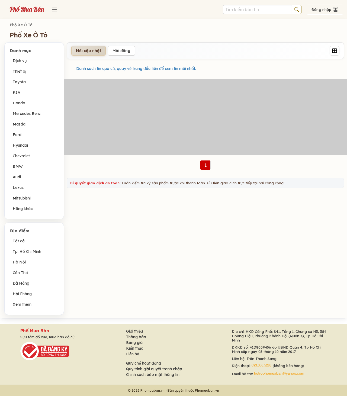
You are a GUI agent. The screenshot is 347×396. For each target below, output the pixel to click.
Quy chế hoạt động (143, 363)
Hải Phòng (22, 293)
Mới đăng (121, 50)
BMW (18, 166)
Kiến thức (134, 348)
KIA (16, 92)
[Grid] (334, 50)
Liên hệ (132, 354)
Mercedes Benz (27, 113)
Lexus (18, 187)
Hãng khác (23, 208)
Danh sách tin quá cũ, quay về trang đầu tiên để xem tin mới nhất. (136, 68)
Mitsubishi (22, 198)
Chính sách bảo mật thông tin (152, 374)
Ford (17, 134)
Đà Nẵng (21, 283)
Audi (17, 177)
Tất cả (19, 241)
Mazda (19, 124)
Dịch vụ (20, 60)
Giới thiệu (134, 331)
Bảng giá (134, 342)
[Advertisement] (205, 117)
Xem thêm (22, 304)
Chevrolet (21, 155)
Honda (19, 103)
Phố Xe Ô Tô (21, 24)
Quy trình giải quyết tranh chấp (154, 368)
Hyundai (20, 145)
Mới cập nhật (88, 50)
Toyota (19, 81)
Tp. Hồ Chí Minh (27, 251)
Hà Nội (19, 262)
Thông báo (136, 336)
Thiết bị (19, 71)
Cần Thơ (20, 272)
